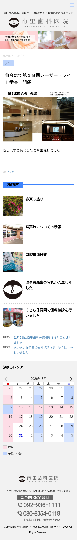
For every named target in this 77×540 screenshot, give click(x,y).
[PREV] (6, 379)
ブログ (10, 171)
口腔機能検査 (36, 255)
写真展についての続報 (43, 227)
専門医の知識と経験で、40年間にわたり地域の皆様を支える (38, 490)
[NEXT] (70, 379)
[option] (38, 40)
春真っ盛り (34, 199)
